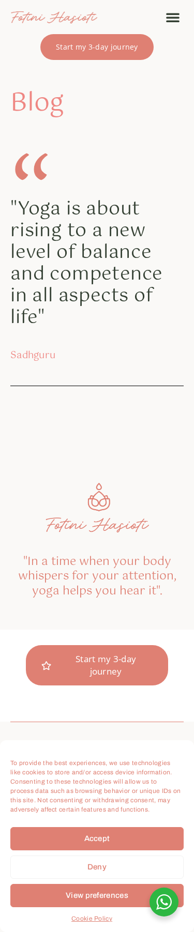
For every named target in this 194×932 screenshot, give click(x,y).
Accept (97, 838)
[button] (173, 17)
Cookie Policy (91, 918)
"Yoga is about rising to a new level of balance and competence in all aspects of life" (86, 263)
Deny (97, 867)
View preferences (97, 895)
